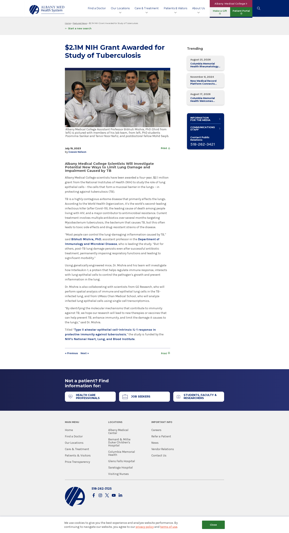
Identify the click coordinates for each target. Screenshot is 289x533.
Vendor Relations (162, 449)
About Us (198, 8)
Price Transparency (77, 461)
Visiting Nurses (118, 473)
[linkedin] (120, 495)
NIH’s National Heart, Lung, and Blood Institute (100, 339)
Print (164, 148)
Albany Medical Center (118, 431)
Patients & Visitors (175, 8)
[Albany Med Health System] (47, 10)
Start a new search (79, 28)
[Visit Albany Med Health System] (75, 505)
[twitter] (107, 495)
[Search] (258, 8)
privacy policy (145, 527)
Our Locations (120, 8)
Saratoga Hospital (120, 467)
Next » (85, 353)
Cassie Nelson (77, 151)
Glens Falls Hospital (121, 461)
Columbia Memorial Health (121, 453)
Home (68, 23)
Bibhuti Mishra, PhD (86, 239)
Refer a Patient (161, 436)
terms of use (168, 527)
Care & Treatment (147, 8)
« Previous (71, 353)
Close (213, 524)
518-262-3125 (102, 488)
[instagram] (100, 495)
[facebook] (94, 495)
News (155, 442)
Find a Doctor (97, 8)
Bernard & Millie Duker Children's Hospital (119, 442)
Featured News (80, 23)
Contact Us (158, 455)
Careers (156, 429)
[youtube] (114, 495)
